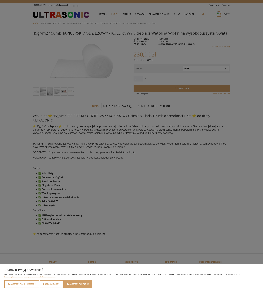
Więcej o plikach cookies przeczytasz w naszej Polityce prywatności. (29, 277)
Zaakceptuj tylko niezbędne (21, 284)
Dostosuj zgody (51, 284)
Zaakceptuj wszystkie (78, 284)
